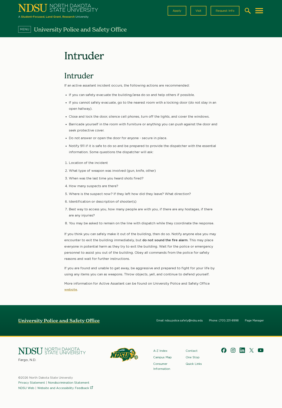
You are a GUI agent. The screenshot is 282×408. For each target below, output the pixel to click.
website (70, 290)
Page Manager (254, 320)
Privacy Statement (31, 382)
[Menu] (26, 29)
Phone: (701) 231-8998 (224, 320)
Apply (177, 10)
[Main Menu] (259, 10)
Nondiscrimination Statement (68, 382)
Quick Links (194, 364)
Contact (192, 351)
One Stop (193, 357)
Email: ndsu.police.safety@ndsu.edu (179, 320)
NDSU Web (26, 388)
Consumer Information (161, 366)
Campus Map (162, 357)
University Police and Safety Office (59, 320)
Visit (198, 10)
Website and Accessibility (63, 388)
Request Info (225, 10)
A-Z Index (160, 351)
